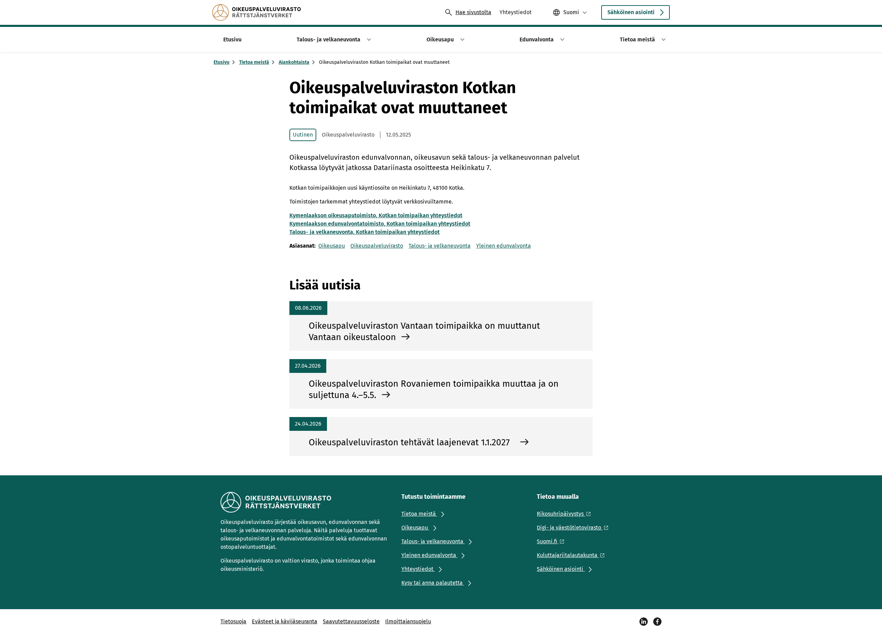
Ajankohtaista (294, 62)
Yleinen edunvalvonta (503, 245)
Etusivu (221, 62)
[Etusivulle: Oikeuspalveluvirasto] (256, 12)
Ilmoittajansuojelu (408, 621)
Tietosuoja (233, 621)
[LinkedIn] (643, 621)
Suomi (571, 12)
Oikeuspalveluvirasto (376, 245)
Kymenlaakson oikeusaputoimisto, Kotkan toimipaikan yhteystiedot (375, 215)
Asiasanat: (302, 245)
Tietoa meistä (254, 62)
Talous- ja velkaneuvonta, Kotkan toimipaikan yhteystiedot (364, 232)
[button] (367, 39)
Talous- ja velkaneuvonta (440, 245)
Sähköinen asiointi (631, 12)
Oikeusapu (331, 245)
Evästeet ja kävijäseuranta (284, 621)
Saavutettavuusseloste (351, 621)
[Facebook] (657, 621)
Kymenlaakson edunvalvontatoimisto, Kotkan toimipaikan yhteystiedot (379, 223)
